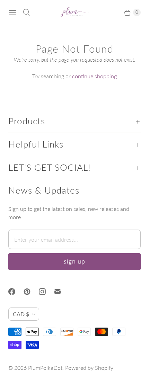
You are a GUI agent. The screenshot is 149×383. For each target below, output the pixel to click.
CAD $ (21, 314)
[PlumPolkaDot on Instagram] (46, 291)
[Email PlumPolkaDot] (61, 291)
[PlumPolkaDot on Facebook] (16, 291)
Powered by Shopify (89, 367)
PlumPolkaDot (45, 367)
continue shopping (94, 76)
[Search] (26, 12)
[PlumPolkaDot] (74, 12)
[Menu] (12, 12)
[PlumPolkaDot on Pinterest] (31, 291)
